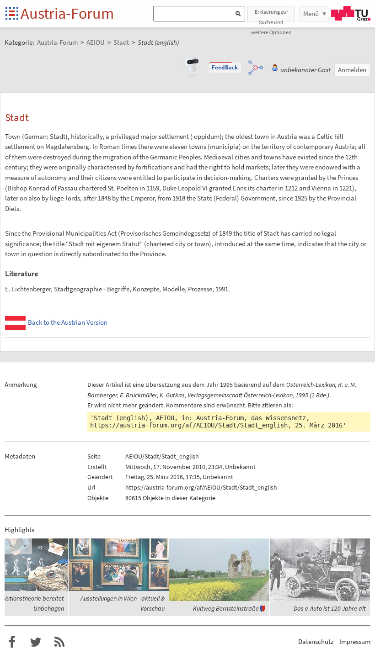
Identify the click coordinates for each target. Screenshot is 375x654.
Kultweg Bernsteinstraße (245, 608)
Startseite (13, 14)
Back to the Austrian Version (67, 322)
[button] (225, 68)
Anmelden (352, 69)
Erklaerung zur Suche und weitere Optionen (271, 14)
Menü (311, 13)
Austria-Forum (67, 13)
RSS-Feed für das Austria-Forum (59, 642)
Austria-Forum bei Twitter (35, 642)
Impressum (354, 641)
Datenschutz (315, 641)
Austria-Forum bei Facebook (12, 642)
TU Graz (350, 13)
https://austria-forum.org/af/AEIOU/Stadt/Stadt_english (189, 425)
